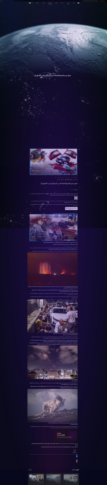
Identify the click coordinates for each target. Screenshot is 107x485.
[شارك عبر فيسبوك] (57, 179)
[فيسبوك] (3, 0)
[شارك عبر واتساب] (63, 179)
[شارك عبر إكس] (59, 179)
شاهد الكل (30, 469)
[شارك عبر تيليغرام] (61, 179)
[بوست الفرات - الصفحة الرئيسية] (78, 3)
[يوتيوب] (2, 0)
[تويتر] (3, 0)
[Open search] (32, 3)
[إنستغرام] (2, 0)
